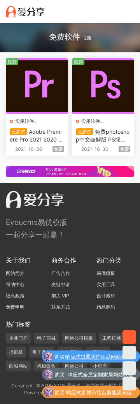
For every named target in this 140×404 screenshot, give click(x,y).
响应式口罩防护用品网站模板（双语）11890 (98, 357)
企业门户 (18, 338)
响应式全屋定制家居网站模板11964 (100, 375)
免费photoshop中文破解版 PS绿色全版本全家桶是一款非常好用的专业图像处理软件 (103, 135)
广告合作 (60, 273)
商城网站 (18, 366)
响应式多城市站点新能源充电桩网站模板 (99, 393)
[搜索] (108, 11)
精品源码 (105, 307)
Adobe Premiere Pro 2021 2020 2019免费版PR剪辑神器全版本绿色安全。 (35, 135)
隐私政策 (15, 296)
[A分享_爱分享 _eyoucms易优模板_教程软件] (25, 11)
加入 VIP (60, 296)
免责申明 (15, 307)
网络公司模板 (79, 338)
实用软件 (24, 121)
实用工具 (105, 284)
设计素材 (105, 296)
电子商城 (46, 338)
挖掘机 (16, 352)
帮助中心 (15, 284)
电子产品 (41, 352)
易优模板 (105, 273)
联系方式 (60, 307)
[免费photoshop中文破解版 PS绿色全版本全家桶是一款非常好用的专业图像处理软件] (103, 86)
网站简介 (15, 273)
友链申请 (60, 284)
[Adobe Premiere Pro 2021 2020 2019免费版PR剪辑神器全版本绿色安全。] (37, 86)
